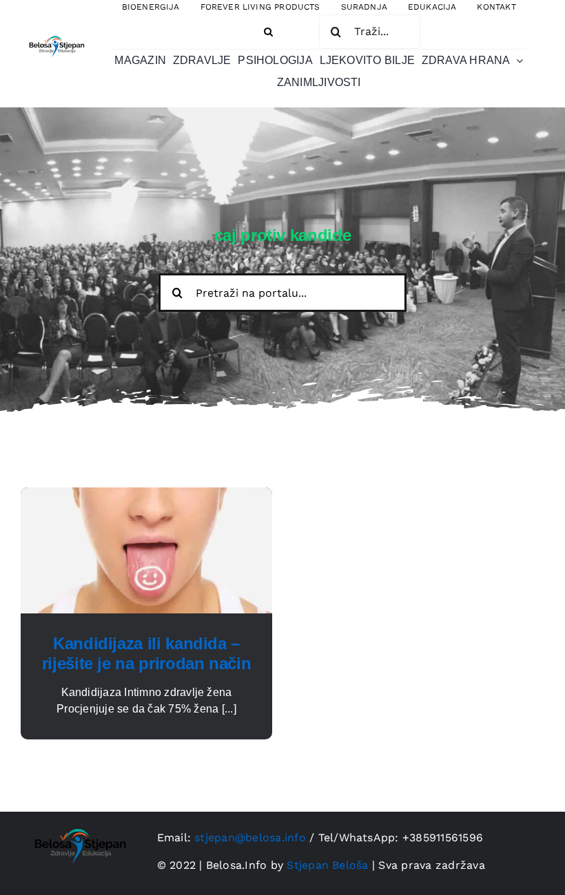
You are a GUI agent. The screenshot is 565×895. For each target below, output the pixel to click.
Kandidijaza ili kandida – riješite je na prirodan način (146, 653)
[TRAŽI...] (369, 31)
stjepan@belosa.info (250, 837)
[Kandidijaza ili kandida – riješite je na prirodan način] (146, 495)
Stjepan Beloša (327, 865)
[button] (268, 31)
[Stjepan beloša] (55, 34)
